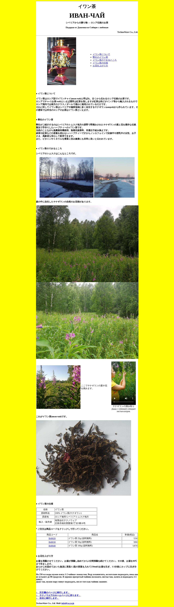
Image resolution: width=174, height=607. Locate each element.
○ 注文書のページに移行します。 (53, 592)
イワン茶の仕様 (100, 63)
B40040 (52, 546)
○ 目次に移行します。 (47, 598)
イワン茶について (101, 54)
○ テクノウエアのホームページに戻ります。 (58, 595)
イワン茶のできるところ (105, 60)
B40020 (52, 538)
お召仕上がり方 (100, 66)
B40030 (52, 542)
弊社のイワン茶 (100, 57)
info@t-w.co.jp (67, 603)
